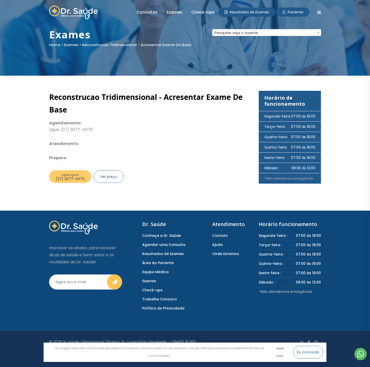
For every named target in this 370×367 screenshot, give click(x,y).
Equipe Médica (155, 272)
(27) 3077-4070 (70, 177)
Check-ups (202, 12)
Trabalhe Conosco (159, 299)
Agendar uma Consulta (164, 244)
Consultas (147, 12)
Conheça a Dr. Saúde (161, 235)
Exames (174, 12)
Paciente (295, 12)
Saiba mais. (280, 352)
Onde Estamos (225, 253)
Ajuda (217, 244)
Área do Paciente (158, 263)
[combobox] (266, 32)
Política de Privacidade (163, 308)
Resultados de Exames (249, 12)
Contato (220, 235)
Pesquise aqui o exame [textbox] (236, 32)
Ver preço (108, 176)
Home (54, 45)
